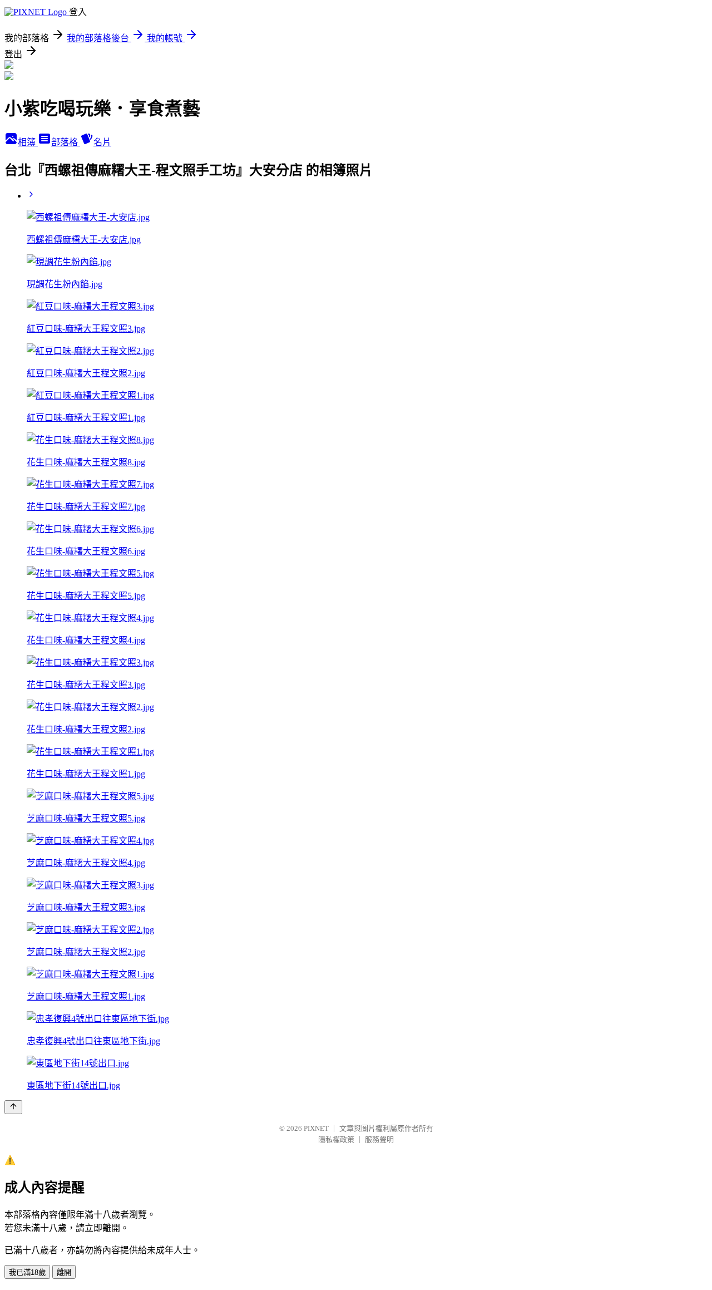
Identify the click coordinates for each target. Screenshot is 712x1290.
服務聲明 (379, 1139)
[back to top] (13, 1107)
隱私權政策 (336, 1139)
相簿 (28, 142)
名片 (102, 142)
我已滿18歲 (27, 1272)
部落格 (65, 142)
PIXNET (316, 1128)
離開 (64, 1272)
